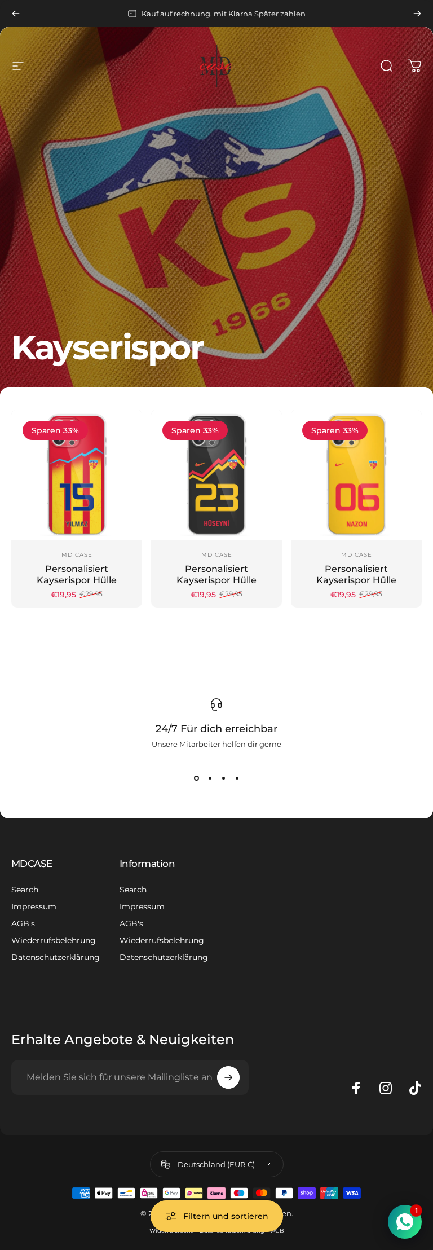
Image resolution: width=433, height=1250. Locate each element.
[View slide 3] (223, 778)
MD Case (76, 554)
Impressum (33, 906)
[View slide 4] (237, 778)
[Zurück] (15, 13)
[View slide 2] (209, 778)
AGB (277, 1230)
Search (24, 889)
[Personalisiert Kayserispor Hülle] (76, 475)
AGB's (23, 923)
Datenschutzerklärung (55, 957)
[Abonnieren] (228, 1077)
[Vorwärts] (417, 13)
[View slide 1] (196, 778)
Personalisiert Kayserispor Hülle (77, 574)
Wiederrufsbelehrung (53, 940)
